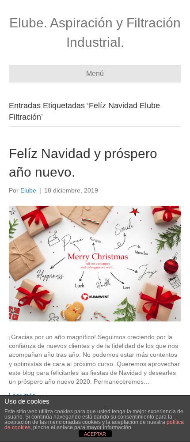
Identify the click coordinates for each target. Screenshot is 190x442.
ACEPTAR (95, 434)
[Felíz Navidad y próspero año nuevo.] (95, 263)
